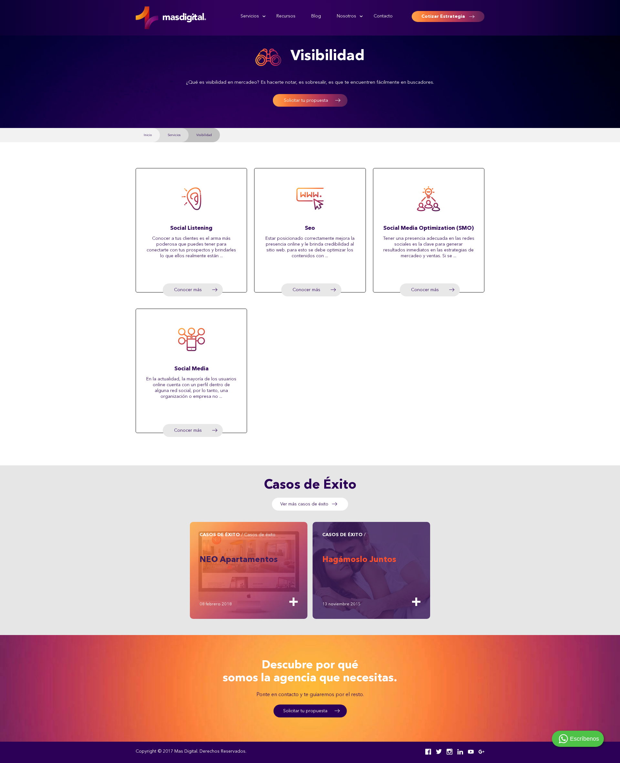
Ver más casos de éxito (304, 504)
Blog (316, 16)
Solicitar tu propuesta (306, 100)
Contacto (383, 16)
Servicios (250, 16)
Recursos (285, 16)
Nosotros (346, 16)
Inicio (148, 135)
